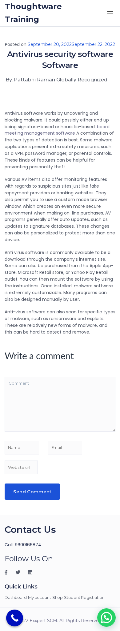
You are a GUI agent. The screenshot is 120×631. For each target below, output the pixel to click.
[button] (106, 617)
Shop (57, 597)
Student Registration (84, 597)
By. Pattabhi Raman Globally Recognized (56, 80)
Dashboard (16, 597)
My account (39, 597)
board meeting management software (57, 130)
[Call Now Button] (14, 618)
